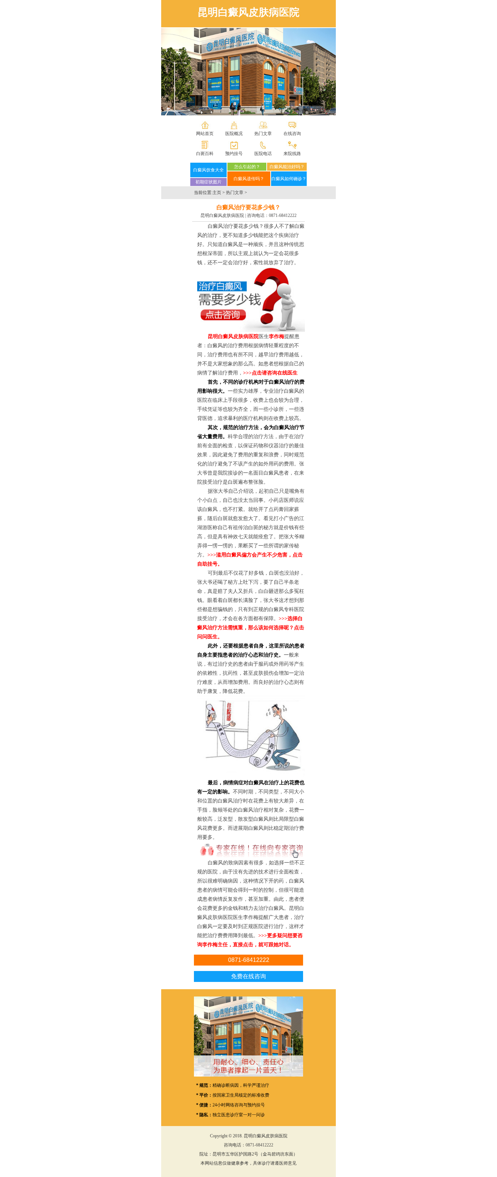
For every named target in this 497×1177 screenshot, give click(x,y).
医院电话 (263, 153)
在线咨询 (292, 133)
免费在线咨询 (248, 976)
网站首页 (205, 133)
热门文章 (263, 133)
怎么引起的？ (247, 166)
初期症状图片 (208, 182)
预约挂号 (234, 153)
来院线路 (292, 153)
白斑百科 (205, 153)
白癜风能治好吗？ (287, 166)
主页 (216, 192)
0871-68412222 (283, 215)
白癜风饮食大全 (208, 170)
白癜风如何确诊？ (288, 178)
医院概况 (234, 133)
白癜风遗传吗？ (249, 178)
